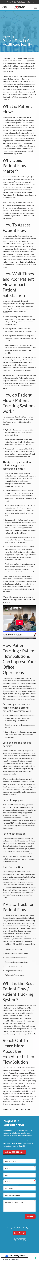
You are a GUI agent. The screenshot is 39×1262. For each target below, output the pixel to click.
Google (15, 1233)
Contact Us (5, 7)
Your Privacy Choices (17, 1256)
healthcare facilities (14, 236)
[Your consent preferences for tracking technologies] (35, 1258)
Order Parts (16, 2)
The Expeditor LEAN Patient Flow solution (18, 1068)
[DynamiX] (19, 1239)
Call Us (2, 7)
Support (24, 2)
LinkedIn (24, 1233)
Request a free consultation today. (16, 1109)
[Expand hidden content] (33, 2)
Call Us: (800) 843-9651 (14, 1152)
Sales (9, 2)
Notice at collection (11, 1259)
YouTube (19, 1233)
